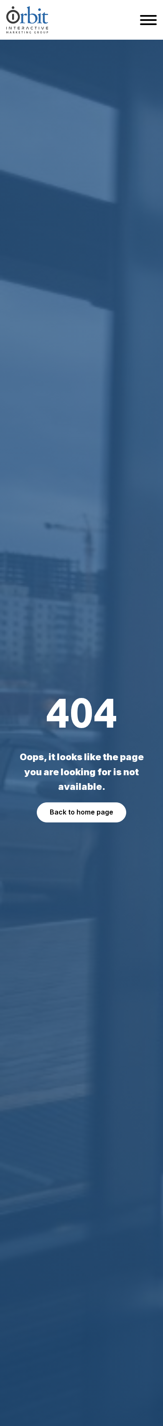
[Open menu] (148, 20)
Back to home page (81, 812)
